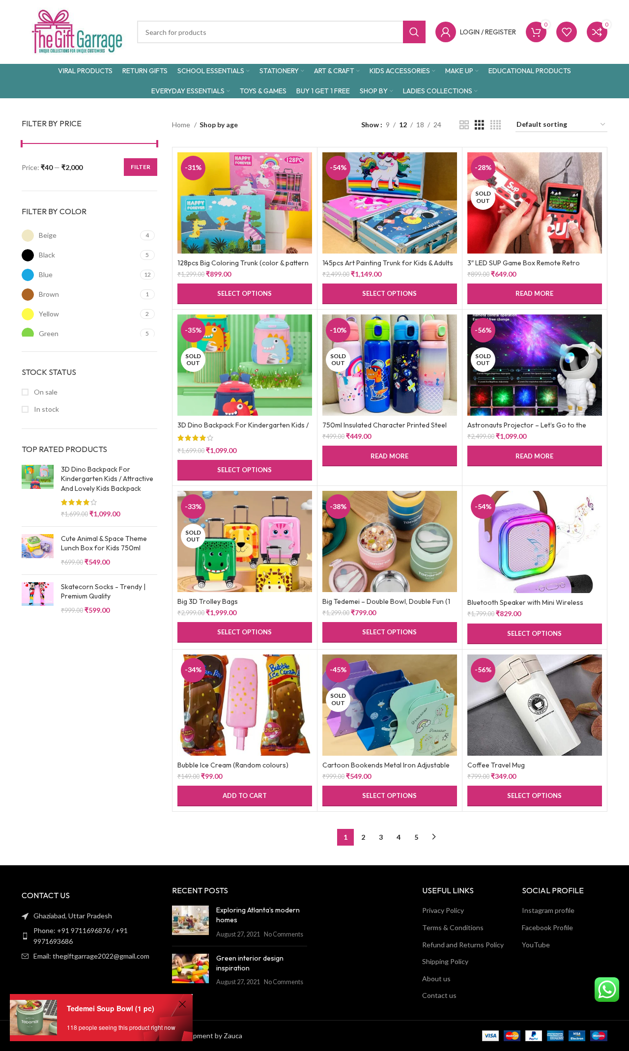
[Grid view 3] (479, 125)
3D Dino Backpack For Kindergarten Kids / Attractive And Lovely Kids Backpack (107, 479)
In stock (45, 409)
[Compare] (304, 168)
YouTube (536, 944)
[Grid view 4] (495, 125)
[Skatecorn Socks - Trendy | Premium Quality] (38, 598)
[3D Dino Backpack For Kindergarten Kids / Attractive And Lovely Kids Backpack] (38, 492)
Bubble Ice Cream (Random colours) (232, 765)
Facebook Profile (547, 927)
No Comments (283, 934)
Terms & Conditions (453, 927)
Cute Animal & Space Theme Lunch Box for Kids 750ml (104, 543)
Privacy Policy (443, 910)
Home (182, 124)
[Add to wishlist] (304, 212)
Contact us (439, 995)
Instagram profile (548, 910)
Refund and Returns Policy (463, 944)
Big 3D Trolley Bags (207, 601)
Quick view (304, 190)
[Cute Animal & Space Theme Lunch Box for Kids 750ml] (38, 550)
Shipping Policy (445, 961)
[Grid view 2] (464, 125)
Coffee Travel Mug (496, 765)
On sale (44, 392)
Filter (140, 166)
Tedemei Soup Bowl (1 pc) (110, 1008)
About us (436, 978)
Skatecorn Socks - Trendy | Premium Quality (103, 591)
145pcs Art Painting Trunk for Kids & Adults (387, 262)
